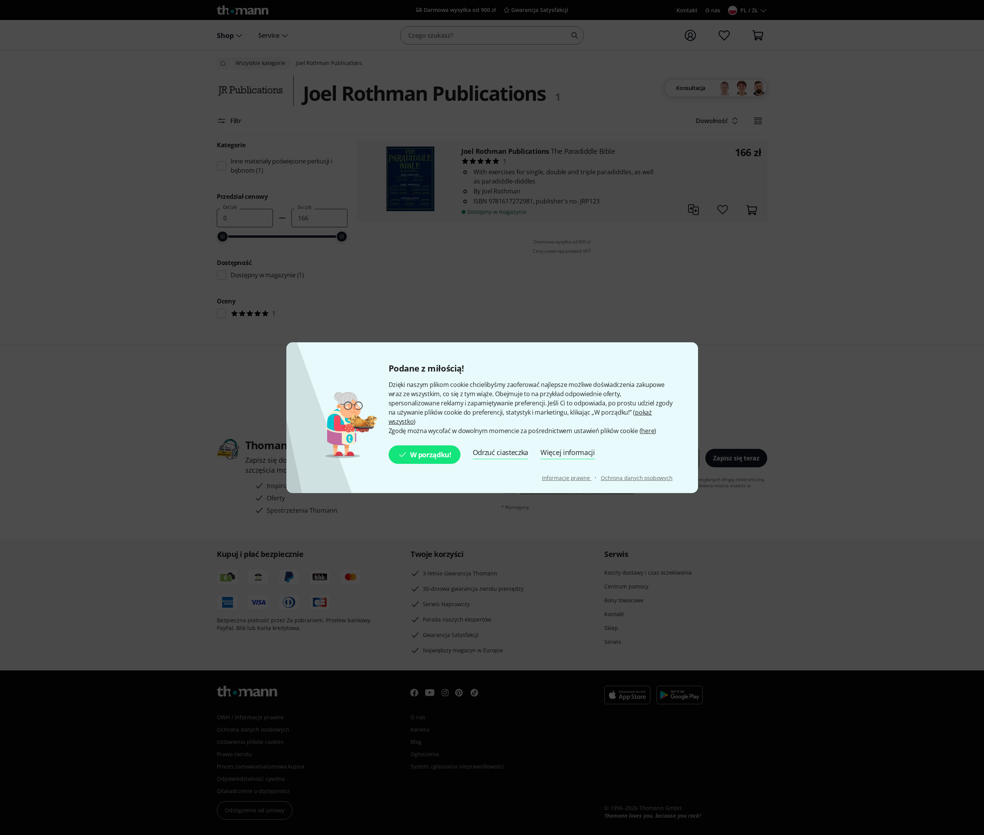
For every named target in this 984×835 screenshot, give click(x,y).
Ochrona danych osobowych (637, 478)
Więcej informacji (567, 452)
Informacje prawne (567, 478)
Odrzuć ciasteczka (501, 452)
